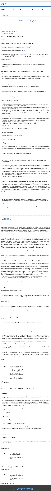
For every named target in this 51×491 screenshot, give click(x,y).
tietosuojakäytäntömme (27, 489)
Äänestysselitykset (32, 21)
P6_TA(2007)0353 (8, 219)
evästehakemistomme (37, 489)
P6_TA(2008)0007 (8, 218)
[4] (29, 47)
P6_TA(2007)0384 (8, 217)
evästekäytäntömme (32, 489)
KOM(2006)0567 (13, 55)
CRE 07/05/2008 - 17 (21, 20)
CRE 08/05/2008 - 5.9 (33, 20)
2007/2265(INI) (6, 15)
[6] (24, 50)
